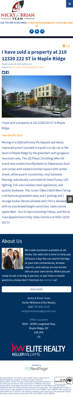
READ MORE (36, 289)
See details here (12, 135)
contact (48, 280)
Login (64, 22)
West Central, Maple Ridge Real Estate (27, 67)
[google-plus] (36, 31)
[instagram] (41, 31)
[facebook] (31, 31)
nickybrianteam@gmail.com (43, 22)
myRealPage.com (37, 369)
